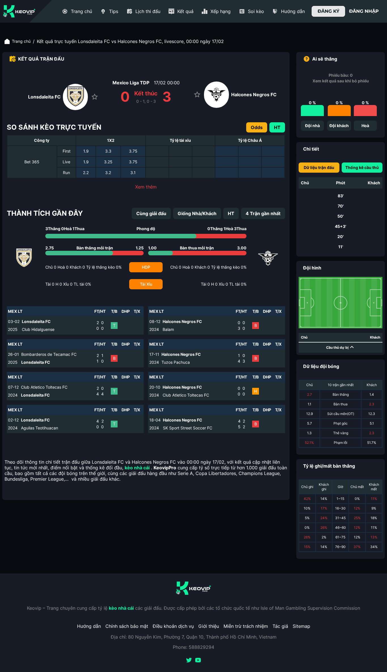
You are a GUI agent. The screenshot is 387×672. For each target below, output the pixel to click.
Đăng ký (328, 11)
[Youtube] (198, 661)
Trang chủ (21, 41)
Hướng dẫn (89, 626)
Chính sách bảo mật (126, 626)
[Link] (19, 11)
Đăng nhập (364, 11)
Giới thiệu (208, 626)
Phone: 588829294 (193, 647)
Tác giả (280, 626)
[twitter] (189, 661)
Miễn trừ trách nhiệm (246, 626)
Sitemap (301, 626)
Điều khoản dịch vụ (173, 626)
